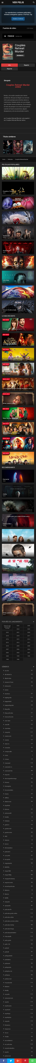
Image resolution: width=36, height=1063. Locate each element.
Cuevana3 (7, 763)
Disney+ (7, 782)
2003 (7, 652)
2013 (7, 642)
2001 (28, 652)
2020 (28, 632)
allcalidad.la (20, 55)
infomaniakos (8, 848)
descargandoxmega (10, 778)
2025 (28, 625)
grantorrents (8, 832)
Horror (7, 844)
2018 (18, 635)
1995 (28, 656)
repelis (7, 1002)
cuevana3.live (8, 771)
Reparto (26, 65)
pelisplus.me (8, 971)
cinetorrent (8, 736)
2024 (18, 629)
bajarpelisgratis (9, 705)
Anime (6, 690)
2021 (18, 632)
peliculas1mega (9, 928)
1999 (18, 656)
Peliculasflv (8, 936)
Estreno (7, 809)
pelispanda (8, 967)
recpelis (7, 994)
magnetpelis (8, 863)
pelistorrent (8, 979)
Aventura (7, 693)
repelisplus (8, 1017)
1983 (18, 659)
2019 (7, 635)
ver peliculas (8, 1044)
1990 (7, 659)
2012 (18, 642)
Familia (7, 817)
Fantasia (7, 821)
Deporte (7, 774)
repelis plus (8, 1006)
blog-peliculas (9, 713)
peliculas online (9, 917)
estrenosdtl (8, 813)
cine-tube (7, 720)
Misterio (7, 890)
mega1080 (8, 871)
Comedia (7, 747)
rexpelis (7, 1021)
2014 (28, 639)
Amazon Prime (9, 682)
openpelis (7, 905)
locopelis (7, 859)
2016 (7, 639)
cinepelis (7, 732)
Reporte (9, 69)
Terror (6, 1033)
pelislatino (8, 959)
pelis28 (7, 952)
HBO (6, 836)
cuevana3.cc (8, 767)
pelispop (7, 975)
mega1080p (8, 875)
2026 (18, 625)
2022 (7, 632)
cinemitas (7, 728)
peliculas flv (8, 909)
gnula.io (7, 824)
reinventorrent (9, 998)
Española (7, 805)
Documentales (9, 790)
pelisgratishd (8, 955)
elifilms (7, 798)
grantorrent (8, 828)
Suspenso (7, 1029)
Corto (6, 755)
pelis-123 (7, 944)
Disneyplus (8, 786)
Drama (6, 794)
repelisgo (7, 1013)
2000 (7, 656)
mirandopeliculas (10, 886)
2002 (18, 652)
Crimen (7, 759)
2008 (28, 646)
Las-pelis (7, 855)
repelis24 (7, 1009)
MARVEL (7, 867)
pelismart (7, 963)
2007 (7, 649)
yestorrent (8, 1056)
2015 (18, 639)
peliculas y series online (11, 921)
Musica (7, 894)
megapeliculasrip (10, 878)
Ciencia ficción (9, 717)
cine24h (7, 724)
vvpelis (7, 1052)
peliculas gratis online (11, 913)
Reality (6, 990)
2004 (28, 649)
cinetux (7, 740)
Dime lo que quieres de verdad (7, 627)
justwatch (7, 851)
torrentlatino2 (8, 1040)
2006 (18, 649)
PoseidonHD (8, 982)
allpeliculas (8, 678)
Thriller (7, 1036)
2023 (28, 629)
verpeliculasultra (9, 1048)
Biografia (7, 709)
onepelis (7, 902)
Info (9, 65)
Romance (7, 1025)
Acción (7, 670)
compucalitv (8, 751)
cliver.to (7, 744)
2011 (28, 642)
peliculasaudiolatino (10, 932)
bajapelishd (8, 701)
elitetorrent (8, 801)
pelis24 (7, 948)
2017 (28, 635)
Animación (8, 686)
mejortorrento (9, 882)
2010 (7, 646)
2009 (18, 646)
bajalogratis (8, 697)
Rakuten (7, 986)
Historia (7, 840)
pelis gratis (8, 940)
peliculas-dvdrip (9, 925)
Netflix (6, 898)
